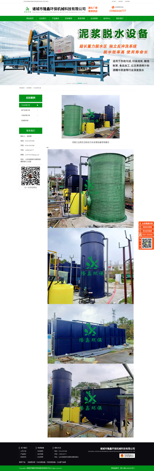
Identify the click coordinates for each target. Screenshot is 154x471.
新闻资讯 (23, 457)
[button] (69, 83)
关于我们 (114, 1)
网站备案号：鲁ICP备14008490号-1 (123, 468)
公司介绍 (23, 451)
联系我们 (121, 1)
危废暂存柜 (31, 462)
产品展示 (23, 454)
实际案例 (29, 88)
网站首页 (22, 88)
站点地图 (40, 454)
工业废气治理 (61, 462)
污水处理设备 (40, 462)
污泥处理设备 (51, 462)
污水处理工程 (37, 88)
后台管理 (40, 457)
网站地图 (127, 1)
